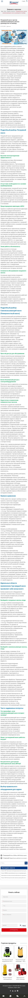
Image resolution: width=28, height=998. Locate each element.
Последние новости (8, 868)
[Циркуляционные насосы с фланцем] (20, 970)
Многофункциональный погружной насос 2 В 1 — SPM (7, 961)
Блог (5, 11)
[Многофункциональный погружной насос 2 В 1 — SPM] (7, 952)
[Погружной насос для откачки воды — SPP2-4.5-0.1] (20, 952)
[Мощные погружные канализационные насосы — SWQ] (7, 970)
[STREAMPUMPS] (14, 2)
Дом (2, 11)
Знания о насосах (11, 11)
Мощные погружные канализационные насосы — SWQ (7, 979)
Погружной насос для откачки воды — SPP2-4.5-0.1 (20, 961)
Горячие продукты (8, 943)
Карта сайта (17, 987)
